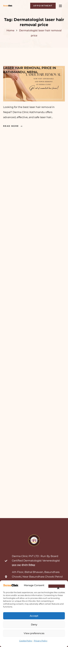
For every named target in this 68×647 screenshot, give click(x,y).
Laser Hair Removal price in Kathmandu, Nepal (29, 70)
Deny (34, 624)
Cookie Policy (25, 641)
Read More (11, 126)
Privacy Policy (40, 641)
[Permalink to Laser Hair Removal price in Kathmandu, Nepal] (34, 83)
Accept (34, 615)
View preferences (34, 633)
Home (10, 30)
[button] (56, 586)
